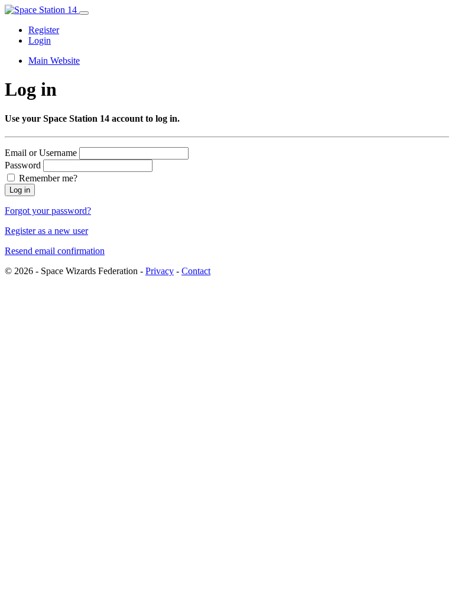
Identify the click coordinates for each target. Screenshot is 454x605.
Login (39, 40)
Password (23, 165)
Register (43, 30)
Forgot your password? (48, 211)
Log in (19, 190)
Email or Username (41, 153)
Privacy (159, 271)
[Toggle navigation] (84, 13)
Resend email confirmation (55, 251)
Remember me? (47, 178)
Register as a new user (46, 231)
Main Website (54, 61)
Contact (195, 271)
